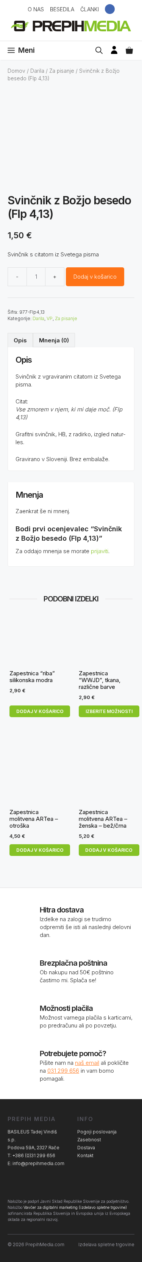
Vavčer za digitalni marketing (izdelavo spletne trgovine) (75, 1207)
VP (50, 318)
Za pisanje (61, 71)
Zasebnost (89, 1139)
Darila (37, 71)
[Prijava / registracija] (114, 50)
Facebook (110, 9)
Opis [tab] (20, 340)
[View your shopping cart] (129, 50)
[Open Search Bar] (99, 50)
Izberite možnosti (109, 711)
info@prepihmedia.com (38, 1163)
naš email (87, 1062)
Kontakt (85, 1155)
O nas (36, 9)
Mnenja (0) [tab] (54, 340)
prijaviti (99, 551)
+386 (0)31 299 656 (33, 1155)
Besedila (62, 9)
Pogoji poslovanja (97, 1132)
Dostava (86, 1147)
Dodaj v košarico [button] (40, 711)
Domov (16, 71)
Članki (89, 9)
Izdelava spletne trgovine (106, 1244)
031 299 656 (63, 1070)
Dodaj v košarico (95, 276)
